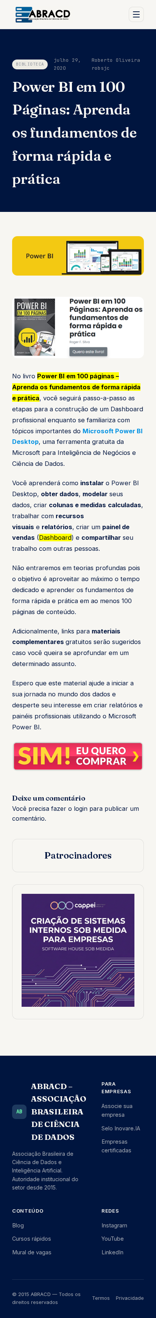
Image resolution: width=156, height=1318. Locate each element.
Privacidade (130, 1298)
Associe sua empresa (117, 1110)
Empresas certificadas (116, 1145)
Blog (18, 1225)
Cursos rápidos (31, 1238)
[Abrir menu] (136, 14)
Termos (101, 1298)
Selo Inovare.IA (120, 1128)
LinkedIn (112, 1252)
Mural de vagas (31, 1252)
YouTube (112, 1238)
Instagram (114, 1225)
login (80, 808)
